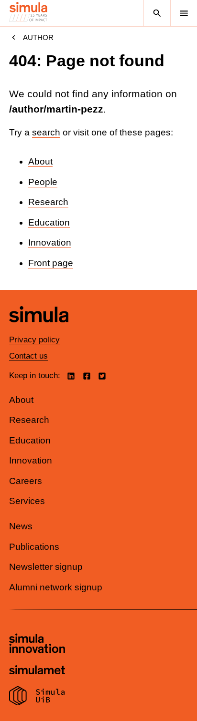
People (42, 182)
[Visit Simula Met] (37, 671)
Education (49, 222)
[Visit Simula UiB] (37, 697)
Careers (25, 481)
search (46, 132)
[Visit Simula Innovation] (37, 644)
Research (48, 202)
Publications (34, 547)
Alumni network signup (55, 587)
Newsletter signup (46, 567)
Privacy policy (34, 339)
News (21, 526)
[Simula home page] (38, 329)
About (40, 161)
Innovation (49, 242)
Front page (50, 263)
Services (27, 501)
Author (38, 37)
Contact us (28, 355)
